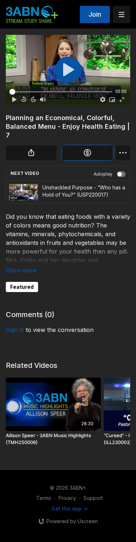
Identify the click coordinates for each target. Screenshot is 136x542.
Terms (43, 498)
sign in (15, 329)
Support (93, 498)
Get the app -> (69, 508)
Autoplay (103, 174)
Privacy (67, 498)
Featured (22, 287)
